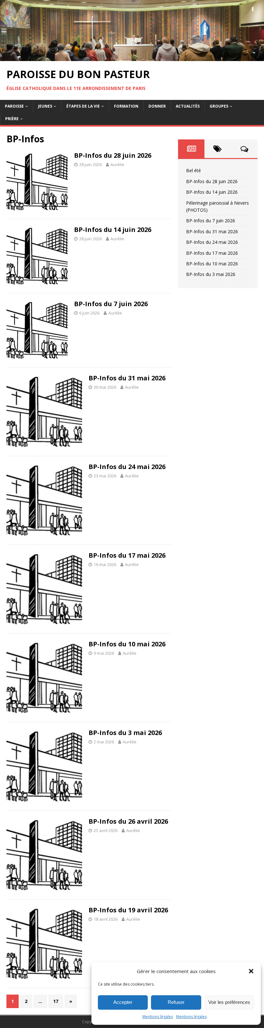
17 (55, 1001)
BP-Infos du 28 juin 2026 (112, 155)
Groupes (219, 106)
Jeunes (45, 106)
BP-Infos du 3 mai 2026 (125, 732)
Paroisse (14, 106)
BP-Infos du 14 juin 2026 (112, 229)
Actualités (188, 106)
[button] (251, 971)
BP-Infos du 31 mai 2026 (127, 378)
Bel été (193, 170)
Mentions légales (157, 1016)
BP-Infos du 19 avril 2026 (128, 910)
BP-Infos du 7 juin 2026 (111, 303)
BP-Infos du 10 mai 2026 (127, 644)
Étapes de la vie (83, 106)
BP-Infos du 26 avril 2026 (128, 821)
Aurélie (117, 164)
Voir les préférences (229, 1002)
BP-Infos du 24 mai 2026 (127, 466)
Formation (126, 106)
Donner (157, 106)
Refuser (176, 1002)
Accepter (122, 1002)
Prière (12, 118)
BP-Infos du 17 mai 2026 (127, 555)
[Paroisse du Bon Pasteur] (132, 57)
